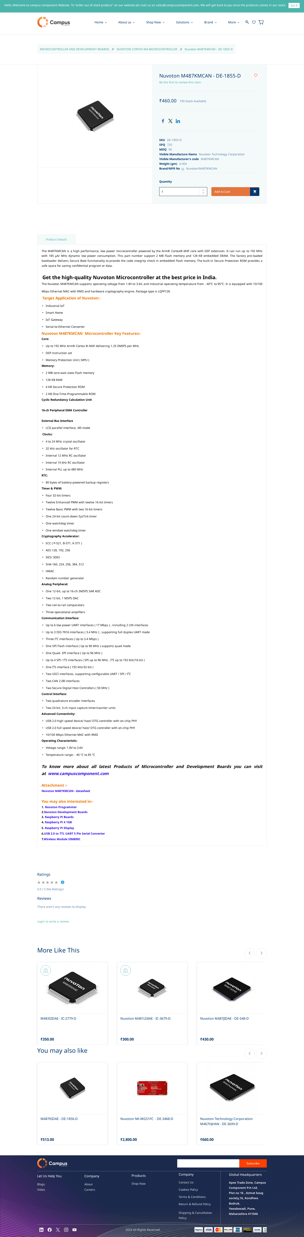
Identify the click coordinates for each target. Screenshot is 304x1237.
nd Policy (204, 1204)
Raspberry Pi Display (59, 828)
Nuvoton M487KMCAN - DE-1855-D (209, 49)
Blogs (41, 1184)
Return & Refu (188, 1204)
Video (41, 1190)
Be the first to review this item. (180, 82)
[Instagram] (66, 1230)
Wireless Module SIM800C (62, 839)
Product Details (56, 239)
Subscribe (253, 1163)
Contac (183, 1182)
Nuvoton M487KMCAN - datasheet (66, 791)
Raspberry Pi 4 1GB (58, 822)
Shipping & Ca (189, 1213)
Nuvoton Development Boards (65, 812)
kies (186, 1190)
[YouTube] (74, 1230)
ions (203, 1197)
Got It (294, 5)
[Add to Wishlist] (255, 75)
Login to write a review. (53, 921)
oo (182, 1190)
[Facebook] (163, 121)
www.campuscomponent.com (78, 773)
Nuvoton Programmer (61, 807)
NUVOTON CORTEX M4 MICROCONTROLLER (147, 49)
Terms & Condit (189, 1197)
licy (195, 1190)
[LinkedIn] (178, 121)
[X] (58, 1230)
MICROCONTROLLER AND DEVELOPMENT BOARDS (74, 49)
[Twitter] (170, 121)
